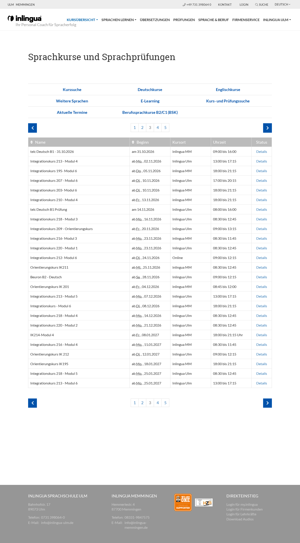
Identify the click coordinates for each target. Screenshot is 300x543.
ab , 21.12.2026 (146, 325)
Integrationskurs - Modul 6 (50, 306)
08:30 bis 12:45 (224, 219)
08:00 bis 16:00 (224, 209)
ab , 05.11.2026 (146, 171)
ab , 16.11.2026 (146, 219)
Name (39, 142)
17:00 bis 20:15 (224, 180)
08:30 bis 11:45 (224, 238)
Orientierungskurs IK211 (49, 267)
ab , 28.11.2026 (145, 277)
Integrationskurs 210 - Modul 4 (54, 200)
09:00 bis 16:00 (224, 151)
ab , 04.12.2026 (145, 286)
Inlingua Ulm (182, 161)
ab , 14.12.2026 (146, 315)
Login (244, 4)
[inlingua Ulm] (24, 18)
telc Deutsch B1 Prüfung (48, 209)
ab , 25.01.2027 (146, 373)
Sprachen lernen (117, 20)
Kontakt (225, 4)
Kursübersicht (83, 19)
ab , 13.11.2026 (145, 200)
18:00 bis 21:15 (224, 171)
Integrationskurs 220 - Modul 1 (54, 248)
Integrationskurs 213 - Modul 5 (54, 296)
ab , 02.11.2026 (146, 161)
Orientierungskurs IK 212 (49, 354)
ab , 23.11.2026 (146, 238)
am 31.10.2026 (143, 151)
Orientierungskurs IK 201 (49, 286)
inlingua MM (182, 151)
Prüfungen (184, 20)
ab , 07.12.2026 (146, 296)
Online (177, 257)
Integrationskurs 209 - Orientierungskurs (61, 229)
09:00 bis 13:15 (224, 229)
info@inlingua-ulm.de (57, 522)
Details (261, 151)
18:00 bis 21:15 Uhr (228, 335)
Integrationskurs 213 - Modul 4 (54, 161)
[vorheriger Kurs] (32, 128)
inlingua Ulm (275, 20)
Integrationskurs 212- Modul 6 (53, 257)
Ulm (11, 4)
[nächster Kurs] (267, 128)
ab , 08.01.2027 (145, 335)
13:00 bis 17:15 (224, 161)
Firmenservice (246, 20)
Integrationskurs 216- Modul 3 (53, 238)
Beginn (142, 142)
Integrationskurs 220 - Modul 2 (54, 325)
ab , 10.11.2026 (145, 180)
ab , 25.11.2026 (146, 267)
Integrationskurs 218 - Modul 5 (54, 373)
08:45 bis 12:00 (224, 286)
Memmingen (25, 4)
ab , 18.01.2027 (146, 364)
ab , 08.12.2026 (145, 306)
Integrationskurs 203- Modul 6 (53, 190)
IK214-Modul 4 (42, 335)
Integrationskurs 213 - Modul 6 (54, 383)
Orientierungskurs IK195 (49, 364)
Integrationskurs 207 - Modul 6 (54, 180)
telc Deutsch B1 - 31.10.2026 (52, 151)
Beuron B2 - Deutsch (46, 277)
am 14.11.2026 (143, 209)
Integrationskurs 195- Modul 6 (53, 171)
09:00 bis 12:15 (224, 257)
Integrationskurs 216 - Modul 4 (54, 344)
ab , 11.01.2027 (146, 344)
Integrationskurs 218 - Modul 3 (54, 219)
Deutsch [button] (281, 4)
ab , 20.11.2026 (145, 229)
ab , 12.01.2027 (145, 354)
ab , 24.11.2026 (145, 257)
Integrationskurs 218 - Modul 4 (54, 315)
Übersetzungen (155, 20)
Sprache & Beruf (213, 20)
